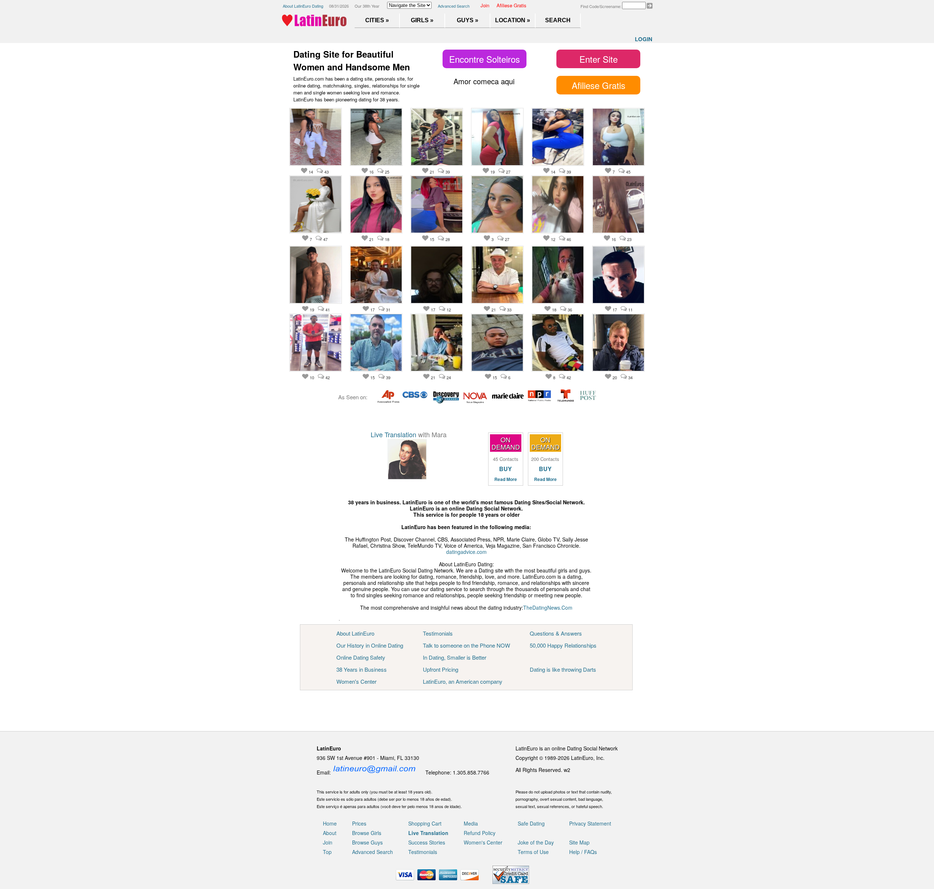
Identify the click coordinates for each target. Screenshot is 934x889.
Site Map (579, 842)
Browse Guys (367, 842)
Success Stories (426, 842)
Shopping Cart (424, 823)
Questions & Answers (556, 633)
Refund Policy (479, 832)
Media (471, 823)
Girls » (422, 20)
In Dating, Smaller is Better (454, 657)
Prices (359, 823)
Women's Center (356, 681)
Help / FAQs (583, 851)
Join (484, 5)
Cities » (377, 20)
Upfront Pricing (440, 669)
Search (558, 20)
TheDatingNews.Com (547, 607)
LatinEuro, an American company (462, 681)
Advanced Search (454, 6)
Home (330, 823)
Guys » (467, 20)
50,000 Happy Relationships (563, 645)
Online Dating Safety (360, 657)
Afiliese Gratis (511, 5)
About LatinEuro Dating (303, 6)
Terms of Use (533, 851)
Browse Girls (366, 832)
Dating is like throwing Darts (563, 669)
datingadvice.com (466, 551)
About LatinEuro (355, 633)
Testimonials (438, 633)
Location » (512, 20)
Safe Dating (531, 823)
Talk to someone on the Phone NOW (466, 645)
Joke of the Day (536, 842)
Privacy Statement (590, 823)
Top (327, 851)
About (329, 832)
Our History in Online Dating (369, 645)
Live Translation (393, 434)
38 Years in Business (361, 669)
